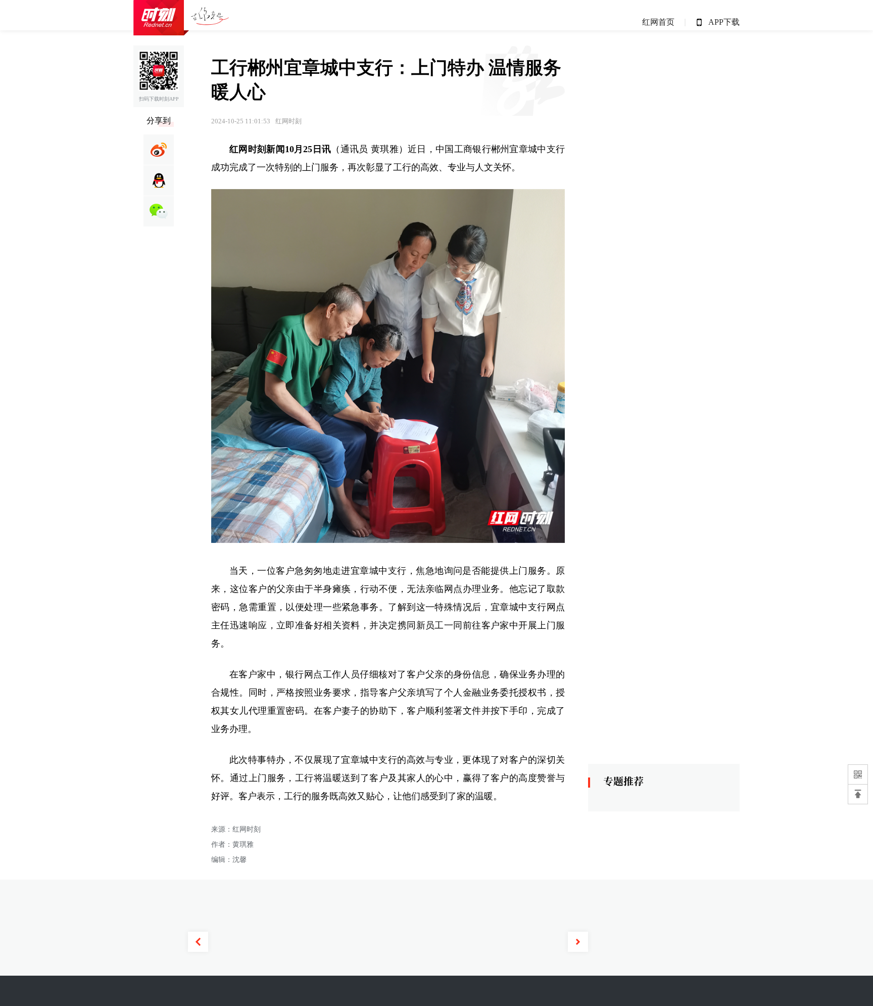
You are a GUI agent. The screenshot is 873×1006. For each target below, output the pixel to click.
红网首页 (658, 22)
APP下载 (724, 22)
